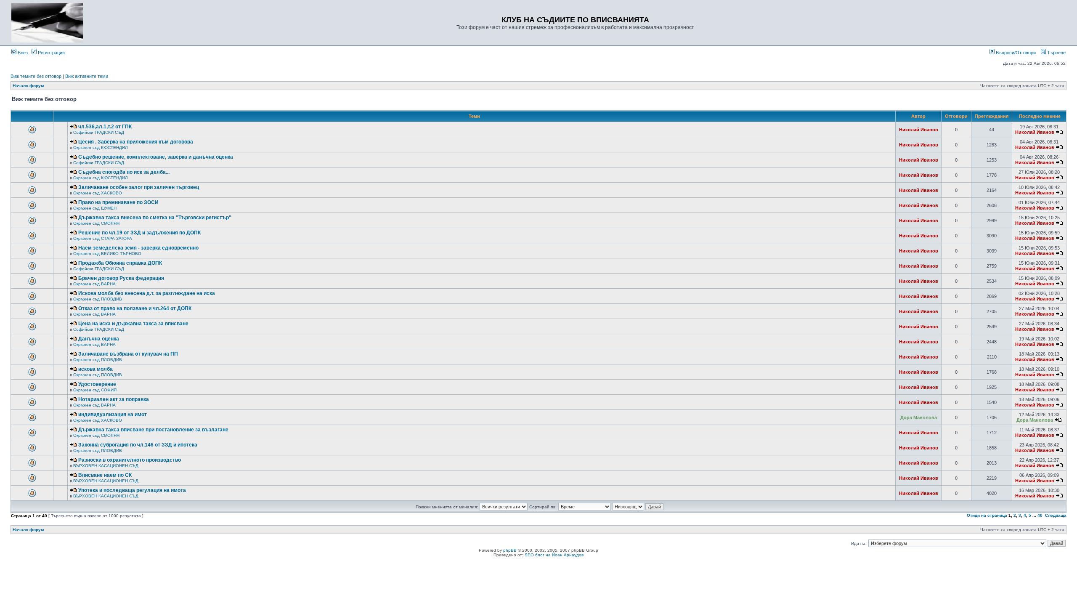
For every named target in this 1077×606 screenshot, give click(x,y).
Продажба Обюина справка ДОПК (120, 263)
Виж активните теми (86, 76)
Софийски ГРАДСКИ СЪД (98, 132)
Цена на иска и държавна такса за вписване (133, 324)
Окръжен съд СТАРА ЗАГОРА (102, 238)
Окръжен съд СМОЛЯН (96, 223)
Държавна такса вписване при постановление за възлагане (153, 430)
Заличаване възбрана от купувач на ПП (128, 354)
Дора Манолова (918, 417)
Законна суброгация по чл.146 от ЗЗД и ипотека (137, 445)
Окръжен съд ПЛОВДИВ (97, 299)
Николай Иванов (918, 129)
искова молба (95, 369)
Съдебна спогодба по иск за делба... (124, 172)
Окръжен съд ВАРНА (94, 284)
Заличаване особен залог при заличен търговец (138, 187)
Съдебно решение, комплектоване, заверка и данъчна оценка (155, 157)
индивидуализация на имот (112, 414)
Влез (22, 52)
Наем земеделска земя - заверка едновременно (138, 248)
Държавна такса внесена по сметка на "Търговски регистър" (154, 218)
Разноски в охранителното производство (129, 460)
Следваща (1055, 515)
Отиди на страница (987, 515)
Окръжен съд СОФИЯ (95, 390)
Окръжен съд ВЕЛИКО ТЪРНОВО (107, 253)
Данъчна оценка (98, 339)
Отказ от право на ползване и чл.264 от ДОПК (134, 308)
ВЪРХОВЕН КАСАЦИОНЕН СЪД (105, 465)
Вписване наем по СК (105, 475)
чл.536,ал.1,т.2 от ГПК (105, 127)
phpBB (510, 550)
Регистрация (51, 52)
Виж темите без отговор (36, 76)
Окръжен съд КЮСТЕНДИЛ (100, 147)
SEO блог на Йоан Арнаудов (554, 555)
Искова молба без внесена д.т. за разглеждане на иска (146, 293)
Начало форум (28, 85)
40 (1040, 515)
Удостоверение (97, 384)
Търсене (1056, 52)
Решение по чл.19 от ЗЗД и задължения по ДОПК (139, 233)
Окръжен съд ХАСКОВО (97, 193)
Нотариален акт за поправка (113, 399)
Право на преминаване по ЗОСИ (118, 202)
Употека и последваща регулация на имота (132, 490)
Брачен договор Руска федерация (121, 278)
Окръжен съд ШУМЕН (95, 208)
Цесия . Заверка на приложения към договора (135, 142)
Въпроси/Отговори (1015, 52)
